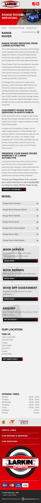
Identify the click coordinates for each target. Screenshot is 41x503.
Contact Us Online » (12, 189)
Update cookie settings (9, 495)
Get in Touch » (10, 320)
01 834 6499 (34, 182)
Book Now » (9, 261)
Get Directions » (10, 359)
